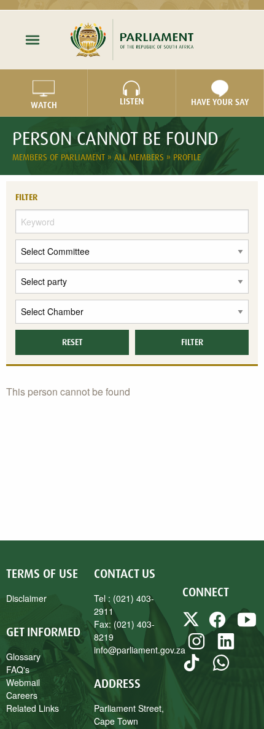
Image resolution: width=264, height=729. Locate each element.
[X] (192, 625)
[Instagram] (196, 647)
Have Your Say (220, 101)
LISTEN (132, 101)
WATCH (44, 105)
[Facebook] (217, 625)
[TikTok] (191, 668)
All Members (140, 157)
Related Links (32, 708)
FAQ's (17, 669)
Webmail (23, 682)
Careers (21, 695)
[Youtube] (247, 625)
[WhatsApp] (221, 668)
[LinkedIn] (226, 647)
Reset (72, 342)
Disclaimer (26, 598)
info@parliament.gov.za (139, 650)
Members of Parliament (59, 157)
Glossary (23, 656)
